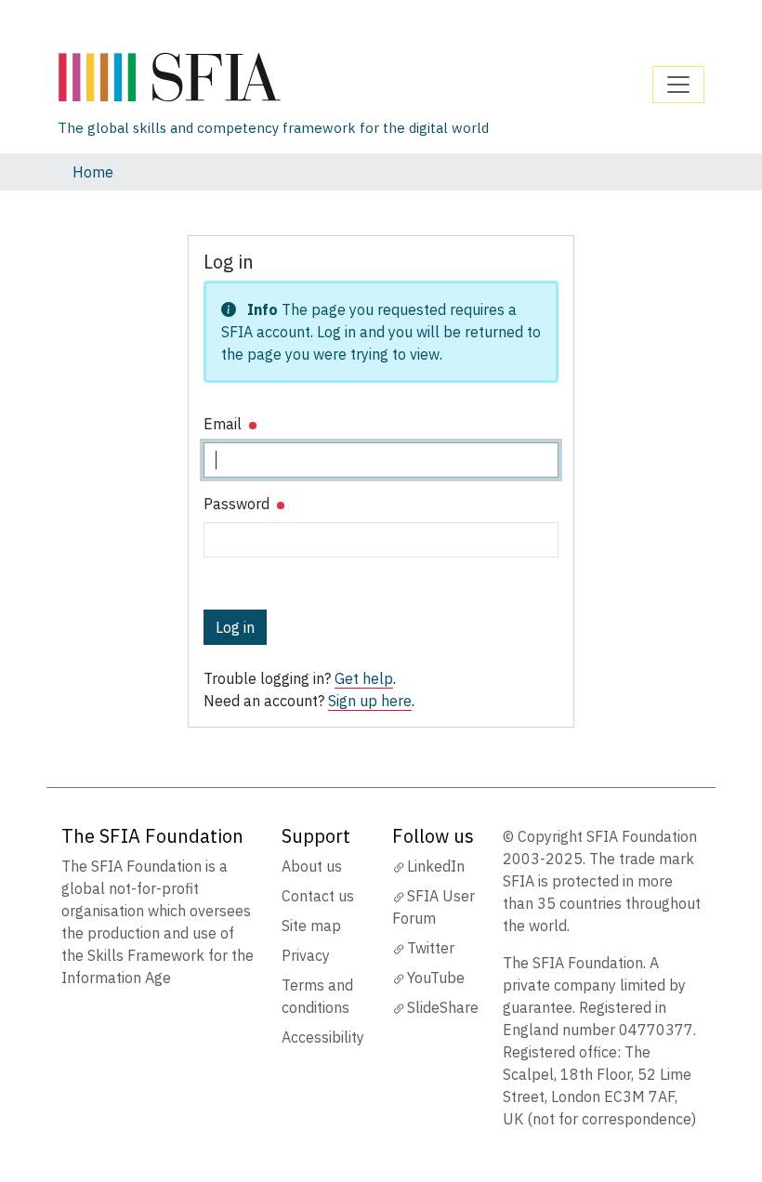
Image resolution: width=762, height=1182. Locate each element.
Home (92, 172)
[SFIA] (273, 77)
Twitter (430, 948)
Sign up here (370, 700)
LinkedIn (436, 866)
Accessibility (323, 1037)
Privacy (306, 955)
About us (312, 866)
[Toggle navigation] (678, 84)
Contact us (318, 895)
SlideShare (443, 1007)
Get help (364, 678)
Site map (311, 925)
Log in (235, 627)
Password (238, 503)
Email (224, 423)
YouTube (436, 977)
